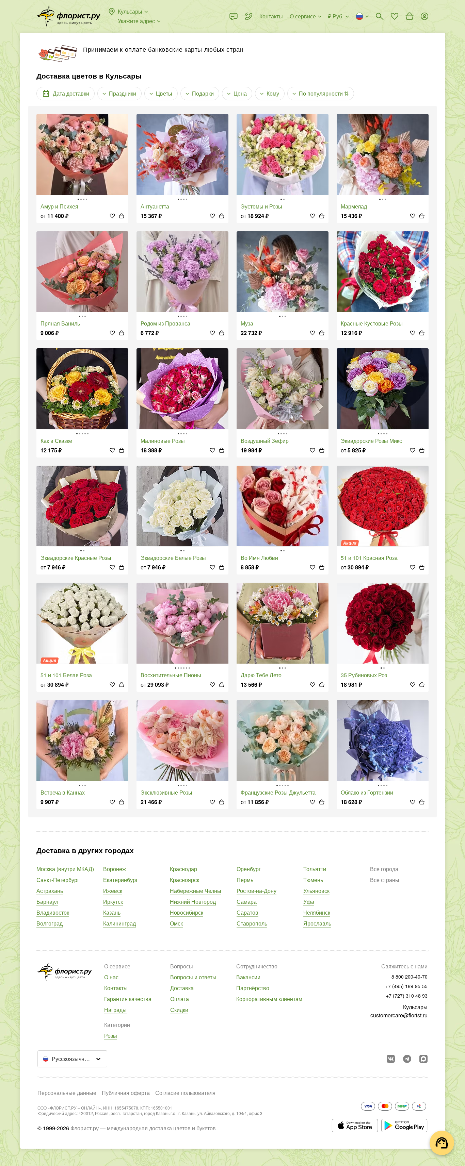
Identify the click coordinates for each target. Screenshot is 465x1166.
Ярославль (317, 923)
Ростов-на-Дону (256, 891)
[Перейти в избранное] (394, 16)
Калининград (119, 923)
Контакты (116, 988)
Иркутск (113, 901)
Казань (112, 912)
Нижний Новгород (193, 901)
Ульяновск (316, 891)
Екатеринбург (120, 880)
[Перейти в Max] (423, 1059)
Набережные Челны (195, 891)
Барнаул (47, 901)
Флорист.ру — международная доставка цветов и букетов (143, 1128)
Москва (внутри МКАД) (65, 869)
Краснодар (183, 869)
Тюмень (313, 880)
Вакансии (248, 977)
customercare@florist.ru (399, 1015)
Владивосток (52, 912)
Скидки (179, 1010)
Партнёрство (252, 988)
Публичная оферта (126, 1093)
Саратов (247, 912)
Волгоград (49, 923)
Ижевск (112, 891)
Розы (110, 1035)
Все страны (384, 880)
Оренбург (249, 869)
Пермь (245, 880)
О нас (111, 977)
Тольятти (314, 869)
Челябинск (316, 912)
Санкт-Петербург (57, 880)
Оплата (179, 999)
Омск (176, 923)
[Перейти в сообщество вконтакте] (391, 1059)
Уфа (308, 901)
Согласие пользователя (185, 1093)
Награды (115, 1010)
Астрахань (49, 891)
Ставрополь (252, 923)
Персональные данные (66, 1093)
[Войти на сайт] (424, 16)
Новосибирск (186, 912)
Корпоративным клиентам (269, 999)
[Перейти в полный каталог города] (68, 16)
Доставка (182, 988)
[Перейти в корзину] (409, 16)
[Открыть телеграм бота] (407, 1059)
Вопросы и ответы (193, 977)
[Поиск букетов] (379, 16)
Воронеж (114, 869)
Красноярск (184, 880)
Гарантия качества (127, 999)
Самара (247, 901)
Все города (384, 869)
